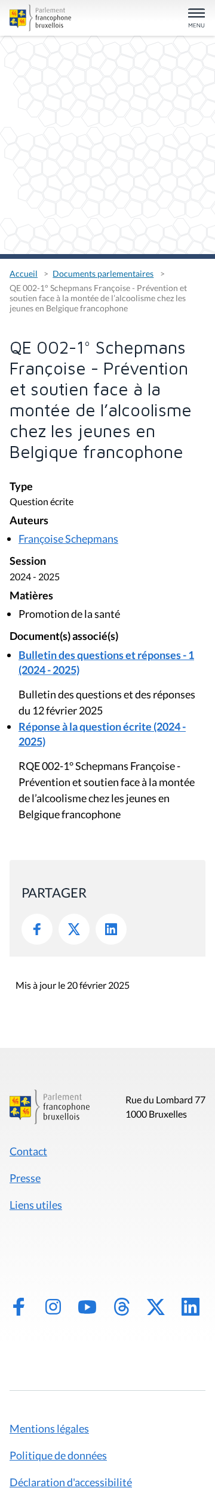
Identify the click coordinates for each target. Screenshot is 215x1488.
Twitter (74, 929)
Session (28, 561)
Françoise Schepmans (68, 538)
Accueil (24, 273)
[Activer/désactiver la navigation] (196, 18)
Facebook (37, 929)
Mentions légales (49, 1428)
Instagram (53, 1307)
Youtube (87, 1307)
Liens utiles (36, 1204)
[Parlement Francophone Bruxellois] (40, 18)
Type (21, 487)
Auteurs (29, 521)
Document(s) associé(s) (64, 636)
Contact (28, 1151)
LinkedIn (111, 929)
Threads (122, 1307)
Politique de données (58, 1455)
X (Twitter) (156, 1307)
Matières (31, 596)
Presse (25, 1177)
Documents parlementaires (103, 273)
